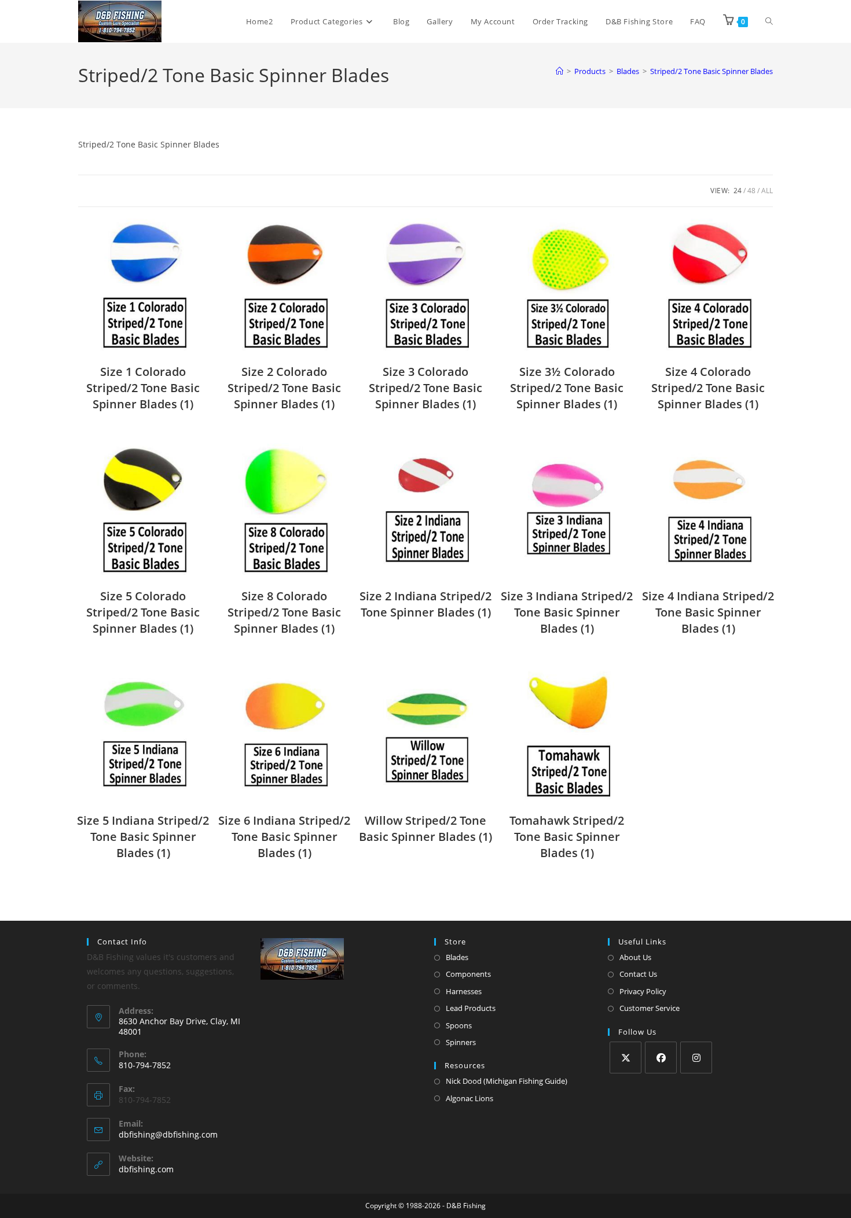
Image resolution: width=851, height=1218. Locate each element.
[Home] (559, 71)
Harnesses (464, 991)
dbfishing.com (146, 1169)
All (767, 190)
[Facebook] (661, 1057)
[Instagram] (696, 1057)
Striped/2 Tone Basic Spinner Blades (711, 71)
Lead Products (471, 1008)
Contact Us (638, 974)
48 (751, 190)
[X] (625, 1057)
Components (468, 974)
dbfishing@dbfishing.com (168, 1134)
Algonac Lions (469, 1098)
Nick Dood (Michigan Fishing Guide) (506, 1081)
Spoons (459, 1025)
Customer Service (649, 1008)
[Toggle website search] (769, 21)
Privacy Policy (642, 991)
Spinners (461, 1042)
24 (737, 190)
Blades (457, 957)
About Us (635, 957)
